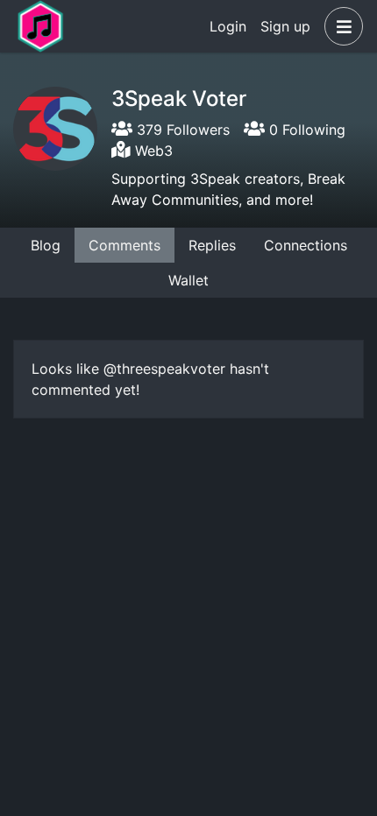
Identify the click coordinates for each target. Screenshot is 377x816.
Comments (124, 245)
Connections (305, 245)
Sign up (285, 26)
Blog (45, 245)
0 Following (305, 129)
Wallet (188, 280)
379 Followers (181, 129)
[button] (340, 26)
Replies (212, 245)
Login (228, 26)
